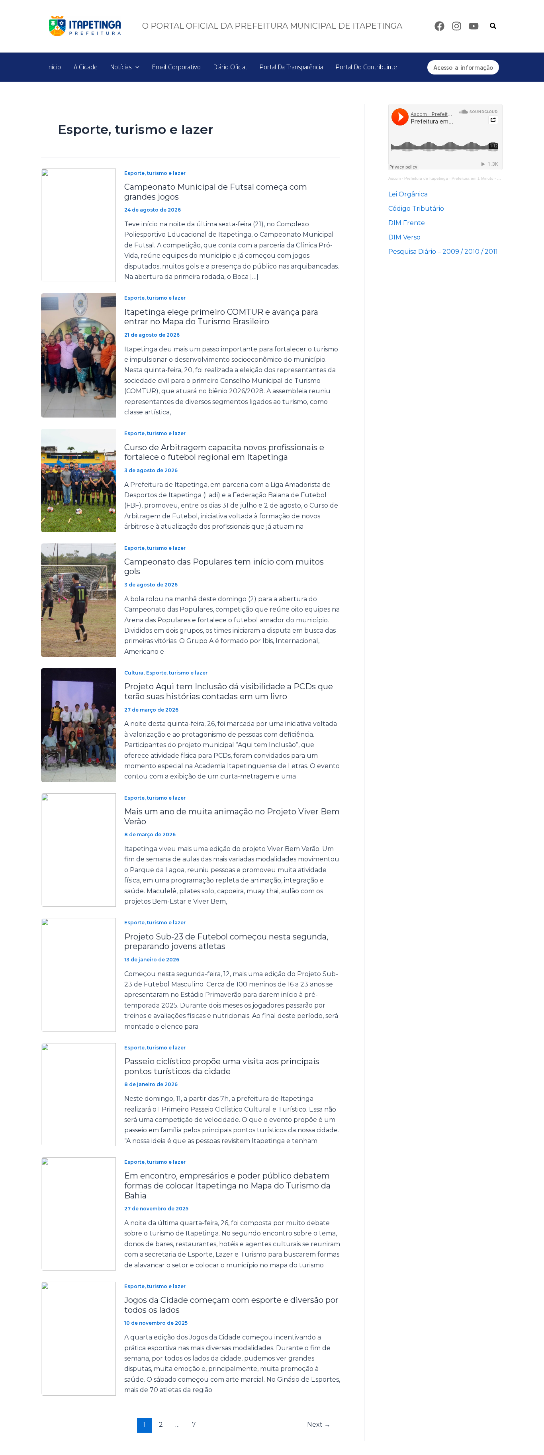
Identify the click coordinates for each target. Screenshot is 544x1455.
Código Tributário (416, 208)
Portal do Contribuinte (366, 67)
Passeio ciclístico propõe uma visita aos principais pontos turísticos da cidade (221, 1066)
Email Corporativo (176, 67)
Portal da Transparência (291, 67)
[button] (493, 26)
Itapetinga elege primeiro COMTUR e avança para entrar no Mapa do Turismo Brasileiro (221, 317)
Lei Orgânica (408, 194)
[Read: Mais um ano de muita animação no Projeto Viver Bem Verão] (78, 849)
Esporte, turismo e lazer (155, 173)
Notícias (120, 67)
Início (54, 67)
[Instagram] (456, 26)
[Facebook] (439, 26)
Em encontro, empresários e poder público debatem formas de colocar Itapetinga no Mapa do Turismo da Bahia (227, 1185)
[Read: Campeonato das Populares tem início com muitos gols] (78, 599)
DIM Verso (404, 237)
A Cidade (86, 67)
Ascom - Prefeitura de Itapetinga (418, 178)
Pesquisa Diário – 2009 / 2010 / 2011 (443, 251)
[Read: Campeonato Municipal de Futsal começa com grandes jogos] (78, 224)
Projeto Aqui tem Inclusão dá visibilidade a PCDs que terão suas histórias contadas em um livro (228, 691)
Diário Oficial (230, 67)
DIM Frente (406, 223)
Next (319, 1424)
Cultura (133, 673)
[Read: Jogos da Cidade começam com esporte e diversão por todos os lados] (78, 1337)
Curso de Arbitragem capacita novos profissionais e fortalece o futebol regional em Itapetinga (224, 452)
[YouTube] (474, 26)
